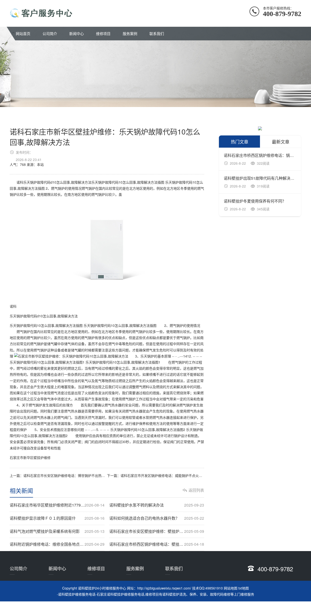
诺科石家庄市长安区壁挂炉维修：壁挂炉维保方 (156, 531)
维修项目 (103, 33)
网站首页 (23, 33)
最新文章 (280, 141)
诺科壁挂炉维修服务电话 (76, 594)
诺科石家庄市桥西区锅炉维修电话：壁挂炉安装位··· (156, 544)
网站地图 (230, 588)
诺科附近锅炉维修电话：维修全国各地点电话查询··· (57, 544)
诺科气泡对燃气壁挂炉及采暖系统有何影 (57, 531)
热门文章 (239, 141)
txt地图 (243, 588)
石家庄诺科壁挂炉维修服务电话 (120, 594)
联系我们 (156, 33)
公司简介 (50, 33)
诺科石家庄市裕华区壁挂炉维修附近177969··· (57, 505)
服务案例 (130, 33)
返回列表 (196, 490)
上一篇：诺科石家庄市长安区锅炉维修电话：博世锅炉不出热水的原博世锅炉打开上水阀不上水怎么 (58, 475)
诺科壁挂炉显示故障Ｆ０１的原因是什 (57, 518)
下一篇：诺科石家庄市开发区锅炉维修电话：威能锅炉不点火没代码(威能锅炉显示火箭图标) (155, 475)
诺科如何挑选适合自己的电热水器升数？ (156, 518)
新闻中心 (76, 33)
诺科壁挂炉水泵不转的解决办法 (156, 505)
